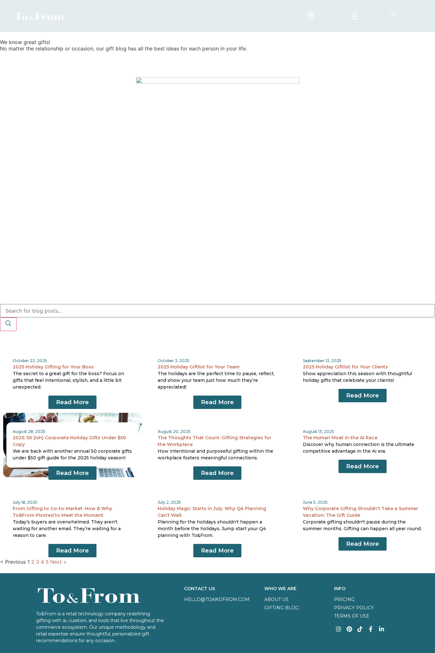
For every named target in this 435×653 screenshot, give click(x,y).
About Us (276, 599)
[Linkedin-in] (381, 629)
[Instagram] (338, 629)
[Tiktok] (360, 629)
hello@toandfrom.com (217, 599)
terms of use (351, 616)
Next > (58, 562)
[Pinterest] (349, 629)
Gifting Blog (281, 608)
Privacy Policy (354, 608)
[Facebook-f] (370, 629)
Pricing (344, 599)
